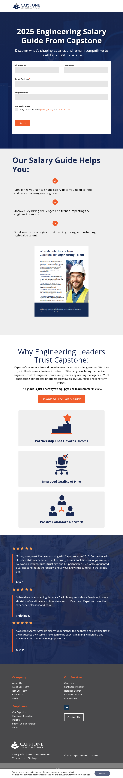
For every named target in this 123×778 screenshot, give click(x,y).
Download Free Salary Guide (61, 399)
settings (86, 774)
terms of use (64, 109)
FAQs (15, 727)
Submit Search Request (24, 723)
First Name (21, 65)
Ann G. (20, 582)
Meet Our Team (20, 686)
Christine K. (23, 615)
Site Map (32, 758)
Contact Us (18, 694)
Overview (69, 683)
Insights (16, 719)
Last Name (70, 65)
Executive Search (73, 694)
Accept (102, 773)
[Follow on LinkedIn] (66, 707)
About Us (17, 683)
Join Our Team (19, 690)
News (15, 698)
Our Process (70, 698)
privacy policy (46, 109)
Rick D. (20, 649)
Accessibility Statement (39, 754)
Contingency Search (74, 686)
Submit (23, 123)
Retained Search (72, 690)
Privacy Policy (19, 754)
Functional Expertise (22, 715)
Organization (22, 92)
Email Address (22, 79)
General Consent (24, 106)
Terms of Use (19, 758)
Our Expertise (19, 712)
